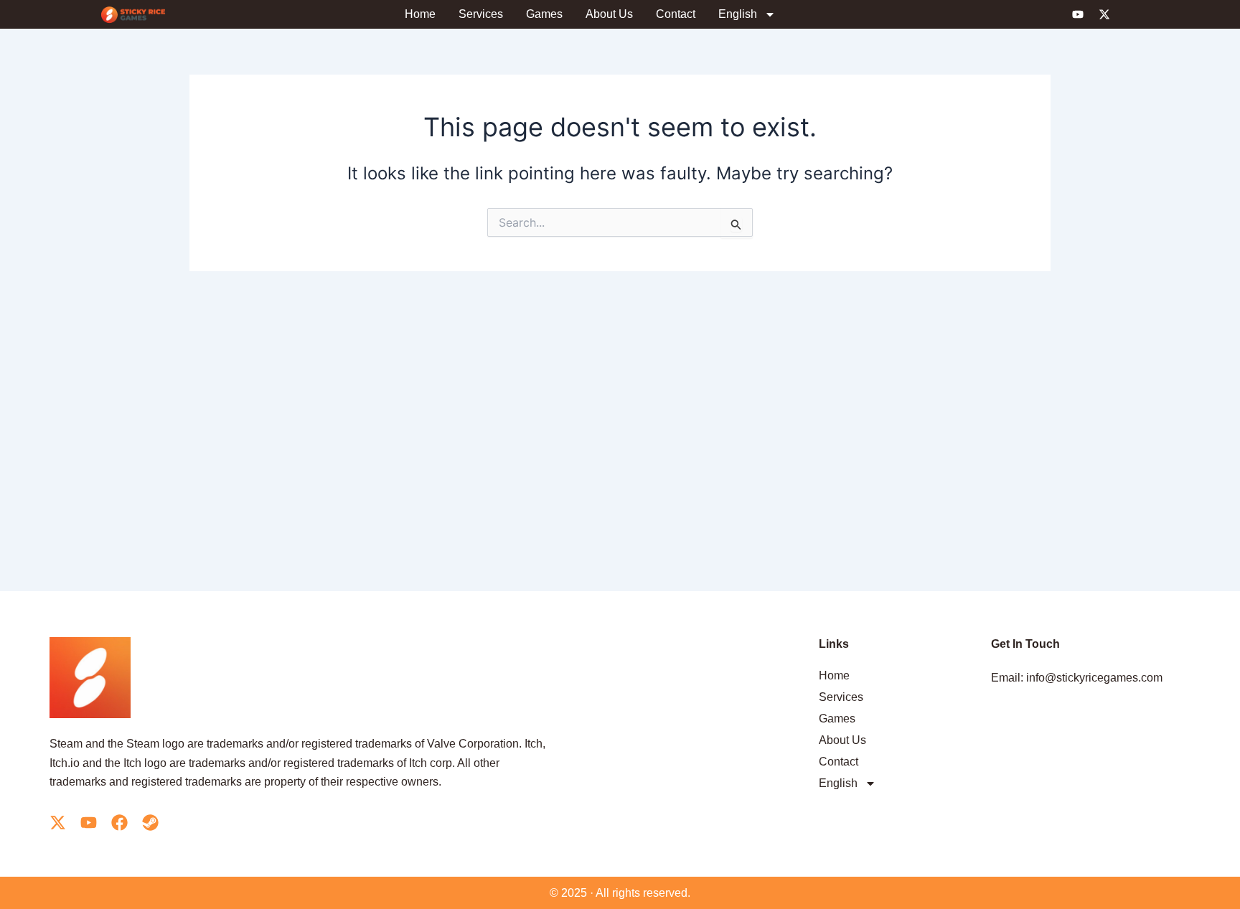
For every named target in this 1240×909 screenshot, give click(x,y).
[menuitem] (747, 14)
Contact (675, 14)
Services (481, 14)
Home (420, 14)
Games (544, 14)
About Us (609, 14)
